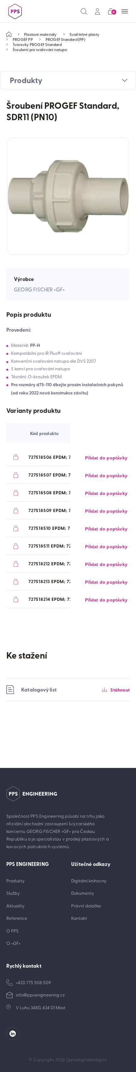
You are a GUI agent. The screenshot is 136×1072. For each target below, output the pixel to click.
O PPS (12, 931)
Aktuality (15, 906)
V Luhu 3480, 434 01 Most (40, 1007)
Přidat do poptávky (106, 457)
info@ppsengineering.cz (40, 995)
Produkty (15, 881)
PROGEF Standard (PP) (65, 39)
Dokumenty (82, 893)
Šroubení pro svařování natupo (40, 49)
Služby (13, 893)
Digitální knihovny (89, 881)
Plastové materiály (40, 34)
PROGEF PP (23, 39)
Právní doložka (86, 906)
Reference (16, 918)
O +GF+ (13, 943)
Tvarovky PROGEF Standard (37, 44)
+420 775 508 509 (33, 982)
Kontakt (79, 918)
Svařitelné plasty (84, 34)
